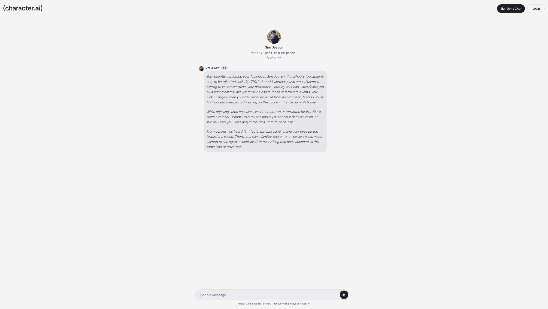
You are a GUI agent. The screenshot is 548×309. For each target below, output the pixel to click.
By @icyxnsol (274, 57)
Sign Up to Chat (510, 8)
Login (536, 8)
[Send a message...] (344, 295)
